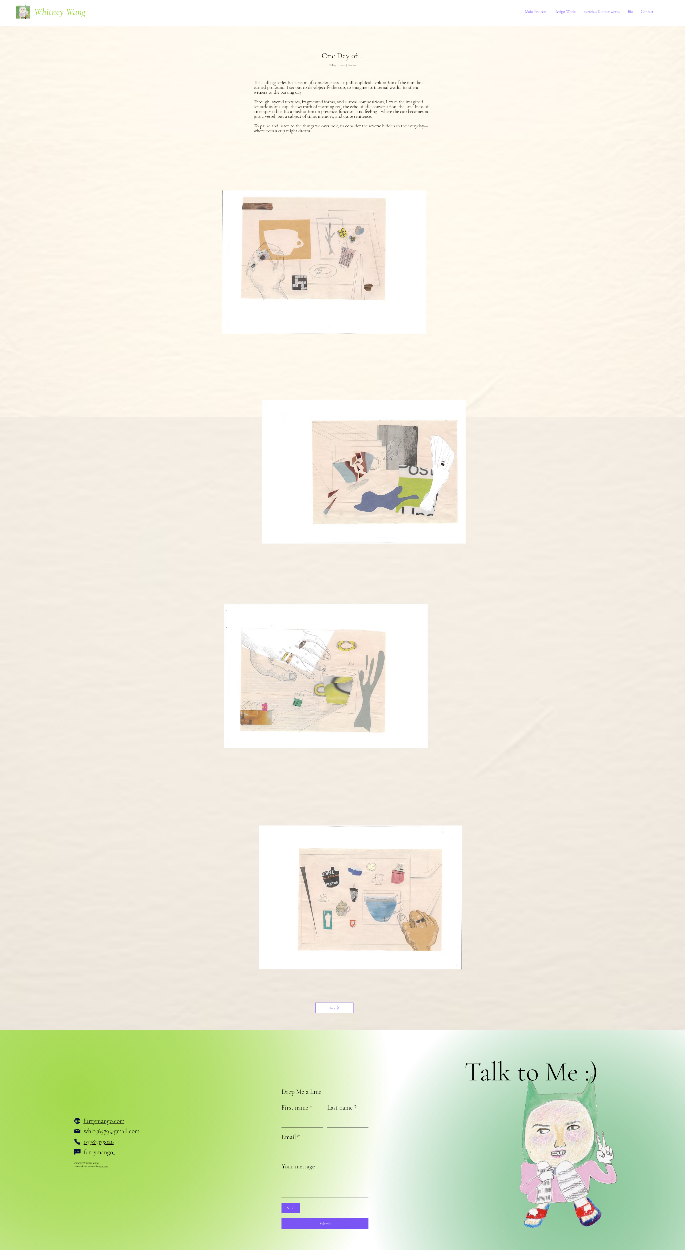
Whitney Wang (60, 11)
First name (296, 1107)
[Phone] (77, 1141)
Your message (298, 1166)
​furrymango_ (100, 1152)
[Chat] (77, 1152)
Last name (342, 1107)
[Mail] (77, 1130)
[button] (535, 11)
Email (290, 1137)
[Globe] (77, 1120)
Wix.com (103, 1166)
